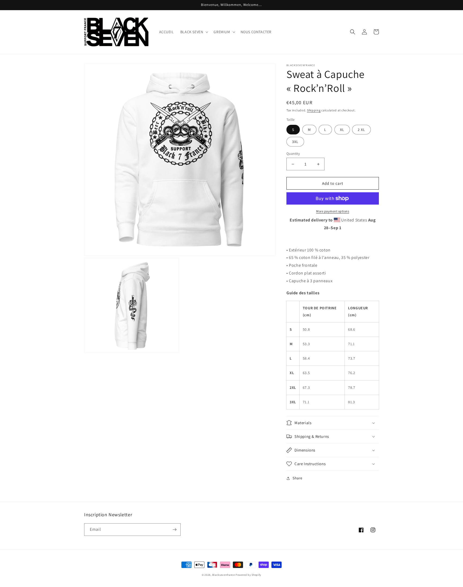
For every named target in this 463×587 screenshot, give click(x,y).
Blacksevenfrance (223, 575)
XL (342, 129)
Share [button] (298, 478)
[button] (194, 31)
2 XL (361, 129)
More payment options (332, 211)
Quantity (293, 153)
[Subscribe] (174, 529)
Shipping (314, 110)
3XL (295, 141)
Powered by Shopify (248, 575)
